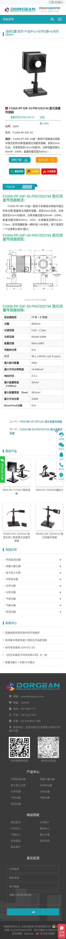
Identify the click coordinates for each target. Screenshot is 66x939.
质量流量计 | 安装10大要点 (20, 662)
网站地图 (17, 933)
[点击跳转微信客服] (61, 445)
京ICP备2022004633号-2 (47, 930)
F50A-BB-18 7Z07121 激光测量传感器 (41, 421)
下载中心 (16, 834)
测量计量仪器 (13, 566)
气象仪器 (11, 605)
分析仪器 (11, 592)
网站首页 (16, 822)
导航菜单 (8, 19)
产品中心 (30, 31)
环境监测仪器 (13, 559)
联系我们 (16, 847)
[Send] (33, 911)
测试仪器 (11, 611)
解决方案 (45, 834)
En (59, 2)
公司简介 (45, 822)
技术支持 (45, 840)
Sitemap (28, 933)
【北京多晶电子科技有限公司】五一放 (26, 654)
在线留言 (16, 840)
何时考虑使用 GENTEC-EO (20, 647)
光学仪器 (43, 31)
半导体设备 (12, 579)
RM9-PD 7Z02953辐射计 (49, 490)
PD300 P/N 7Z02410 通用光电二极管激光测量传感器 (16, 537)
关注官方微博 (47, 933)
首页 (20, 31)
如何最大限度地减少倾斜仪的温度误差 (26, 640)
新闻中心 (45, 828)
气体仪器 (11, 598)
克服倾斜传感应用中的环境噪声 (22, 632)
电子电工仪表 (13, 572)
